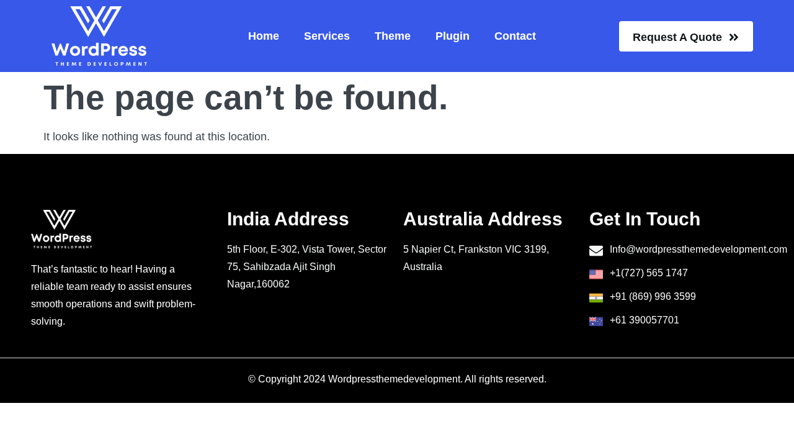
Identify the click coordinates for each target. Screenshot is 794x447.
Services (327, 36)
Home (263, 36)
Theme (393, 36)
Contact (515, 36)
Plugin (452, 36)
